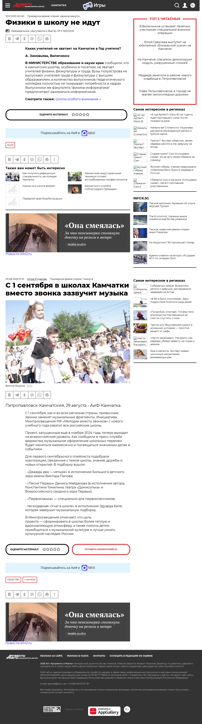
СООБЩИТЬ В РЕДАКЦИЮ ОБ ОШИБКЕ (131, 656)
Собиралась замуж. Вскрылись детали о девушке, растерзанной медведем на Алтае (170, 289)
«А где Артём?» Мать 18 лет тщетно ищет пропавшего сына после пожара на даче (171, 117)
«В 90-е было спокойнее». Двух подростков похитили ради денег (171, 300)
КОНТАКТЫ (99, 656)
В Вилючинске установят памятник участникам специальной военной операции (164, 30)
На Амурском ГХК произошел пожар (171, 242)
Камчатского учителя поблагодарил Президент (101, 187)
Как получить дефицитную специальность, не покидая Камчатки (39, 176)
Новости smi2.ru (19, 254)
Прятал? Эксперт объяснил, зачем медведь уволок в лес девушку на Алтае (171, 143)
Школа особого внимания (76, 99)
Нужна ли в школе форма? (38, 185)
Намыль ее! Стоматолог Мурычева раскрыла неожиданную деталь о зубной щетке (171, 130)
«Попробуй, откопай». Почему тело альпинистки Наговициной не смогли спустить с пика (172, 315)
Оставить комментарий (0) (101, 549)
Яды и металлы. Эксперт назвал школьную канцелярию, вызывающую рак (169, 354)
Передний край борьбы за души (42, 198)
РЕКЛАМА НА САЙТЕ (51, 656)
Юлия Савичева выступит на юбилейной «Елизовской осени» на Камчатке (165, 46)
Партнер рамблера (74, 709)
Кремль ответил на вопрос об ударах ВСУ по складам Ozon (172, 257)
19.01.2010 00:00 (15, 16)
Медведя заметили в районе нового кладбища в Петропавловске (165, 77)
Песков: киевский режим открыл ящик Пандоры (169, 231)
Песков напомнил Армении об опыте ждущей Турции (172, 205)
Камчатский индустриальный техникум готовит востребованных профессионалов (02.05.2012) (106, 178)
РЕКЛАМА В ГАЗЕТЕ (78, 656)
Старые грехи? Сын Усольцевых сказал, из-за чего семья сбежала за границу (172, 156)
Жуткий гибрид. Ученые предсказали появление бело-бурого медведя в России (173, 170)
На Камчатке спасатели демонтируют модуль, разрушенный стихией (164, 61)
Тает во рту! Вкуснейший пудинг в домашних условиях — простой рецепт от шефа (171, 328)
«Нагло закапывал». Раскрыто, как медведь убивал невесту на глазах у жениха (172, 341)
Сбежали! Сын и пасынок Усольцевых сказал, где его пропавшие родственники (173, 183)
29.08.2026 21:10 (15, 279)
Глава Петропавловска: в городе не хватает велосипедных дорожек (165, 93)
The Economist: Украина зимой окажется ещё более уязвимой (168, 218)
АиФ (29, 385)
